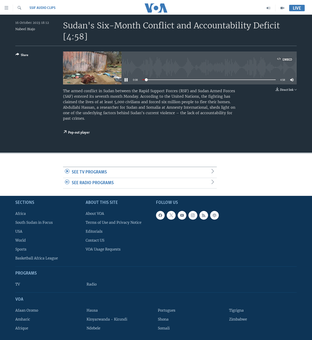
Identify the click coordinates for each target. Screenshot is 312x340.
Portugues (166, 310)
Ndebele (93, 328)
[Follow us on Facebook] (160, 215)
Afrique (21, 328)
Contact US (95, 240)
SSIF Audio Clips (42, 8)
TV (17, 284)
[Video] (282, 8)
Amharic (22, 319)
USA (18, 231)
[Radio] (268, 8)
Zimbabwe (238, 319)
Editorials (94, 231)
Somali (164, 328)
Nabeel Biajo (25, 29)
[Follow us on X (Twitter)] (171, 215)
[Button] (22, 55)
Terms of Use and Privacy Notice (113, 222)
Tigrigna (236, 310)
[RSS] (203, 215)
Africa (20, 213)
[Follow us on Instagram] (192, 215)
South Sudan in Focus (34, 222)
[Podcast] (214, 215)
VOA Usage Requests (103, 249)
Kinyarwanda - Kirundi (107, 319)
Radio (92, 284)
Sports (20, 249)
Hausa (92, 310)
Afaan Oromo (26, 310)
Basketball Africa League (36, 258)
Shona (163, 319)
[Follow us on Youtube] (182, 215)
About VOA (95, 213)
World (20, 240)
